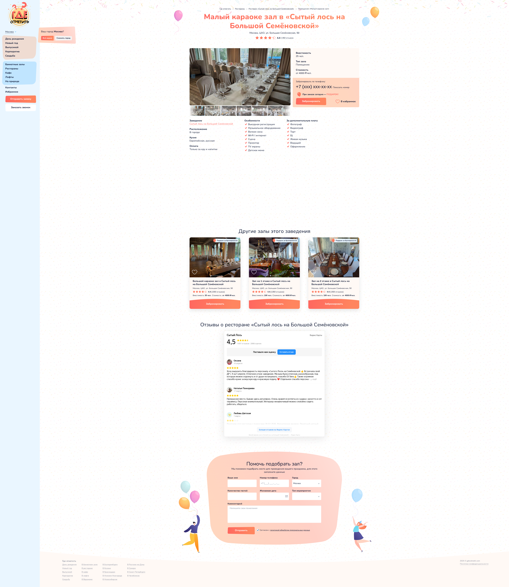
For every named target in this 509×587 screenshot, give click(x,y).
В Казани (107, 568)
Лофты (9, 77)
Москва (9, 31)
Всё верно (47, 38)
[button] (193, 76)
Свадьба (10, 55)
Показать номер (341, 87)
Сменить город (63, 38)
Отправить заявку (20, 99)
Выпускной (11, 47)
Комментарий (235, 504)
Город (295, 478)
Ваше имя (233, 478)
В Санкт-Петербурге (136, 572)
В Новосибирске (110, 579)
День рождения (14, 38)
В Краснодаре (109, 572)
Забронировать (311, 101)
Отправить (241, 530)
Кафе (8, 72)
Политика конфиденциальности (474, 564)
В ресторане (87, 568)
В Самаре (131, 568)
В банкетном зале (90, 564)
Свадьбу (66, 579)
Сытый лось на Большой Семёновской (211, 123)
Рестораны (11, 68)
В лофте (85, 576)
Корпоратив (12, 51)
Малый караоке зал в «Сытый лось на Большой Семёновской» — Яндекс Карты (274, 435)
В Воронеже (87, 579)
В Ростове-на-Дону (135, 564)
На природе (12, 81)
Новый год (11, 43)
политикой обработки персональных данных (290, 530)
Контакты (11, 87)
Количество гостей (237, 491)
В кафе (85, 572)
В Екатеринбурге (110, 564)
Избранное (11, 91)
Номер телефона (269, 478)
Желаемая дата (268, 491)
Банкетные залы (15, 64)
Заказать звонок (20, 107)
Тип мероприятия (301, 491)
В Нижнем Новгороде (112, 576)
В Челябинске (133, 576)
